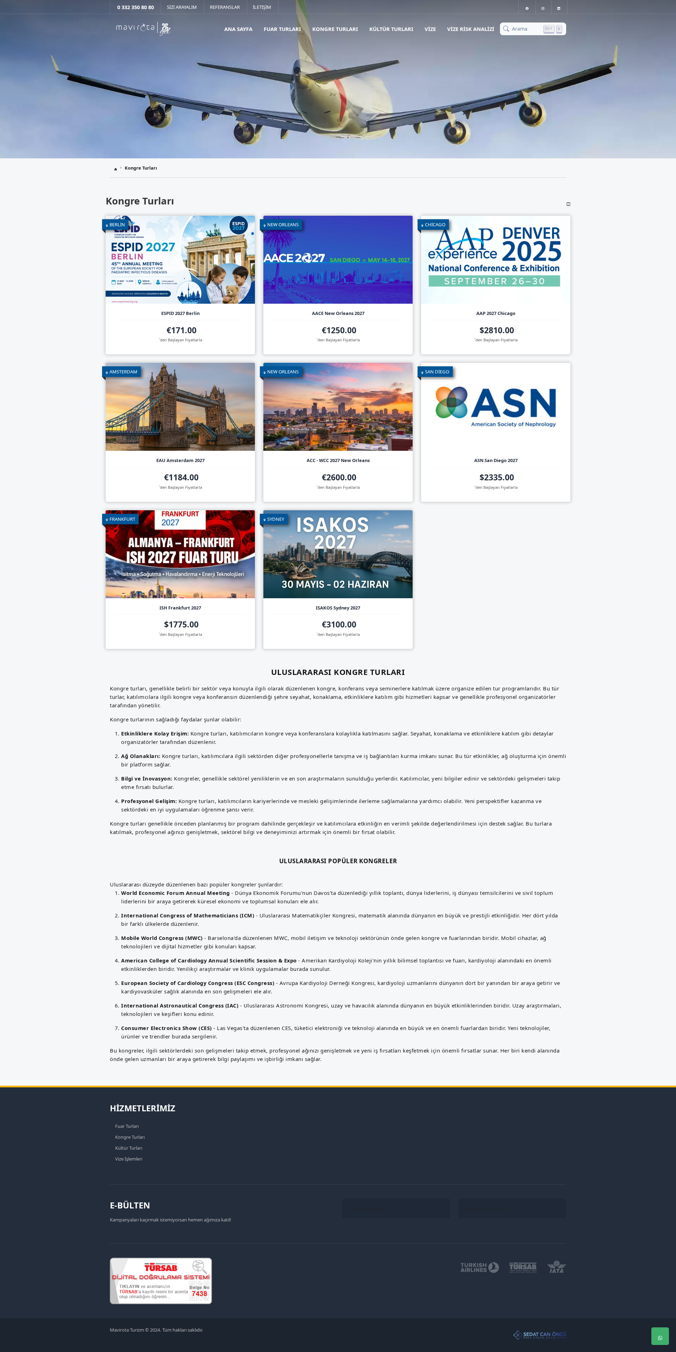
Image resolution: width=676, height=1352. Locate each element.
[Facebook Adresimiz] (527, 7)
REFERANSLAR (225, 7)
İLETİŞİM (262, 7)
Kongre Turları (335, 28)
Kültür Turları (391, 28)
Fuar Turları (282, 28)
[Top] (660, 1294)
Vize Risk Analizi (470, 28)
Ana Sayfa (238, 28)
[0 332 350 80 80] (660, 1315)
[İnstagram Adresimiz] (543, 7)
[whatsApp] (660, 1336)
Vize (430, 28)
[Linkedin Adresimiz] (559, 7)
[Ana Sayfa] (143, 29)
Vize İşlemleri (128, 1159)
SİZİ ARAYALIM (182, 7)
